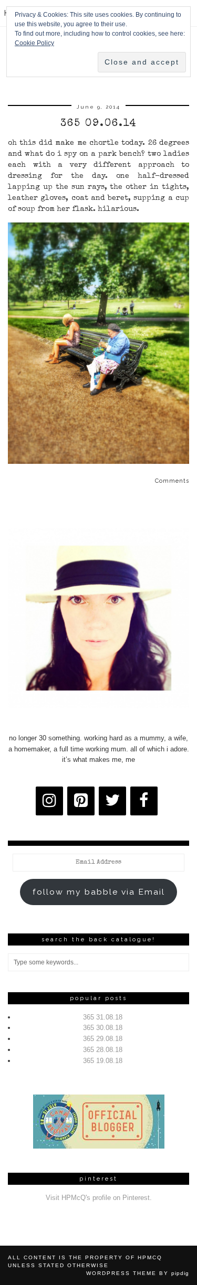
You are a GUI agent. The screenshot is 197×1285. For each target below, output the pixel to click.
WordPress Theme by (137, 1273)
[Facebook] (144, 801)
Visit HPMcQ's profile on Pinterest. (99, 1198)
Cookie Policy (34, 43)
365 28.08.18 (102, 1050)
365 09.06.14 (98, 124)
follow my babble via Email (99, 892)
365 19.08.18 (102, 1061)
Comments (172, 480)
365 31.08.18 (102, 1017)
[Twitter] (112, 801)
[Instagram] (49, 801)
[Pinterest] (81, 801)
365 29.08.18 (102, 1039)
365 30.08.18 (102, 1028)
